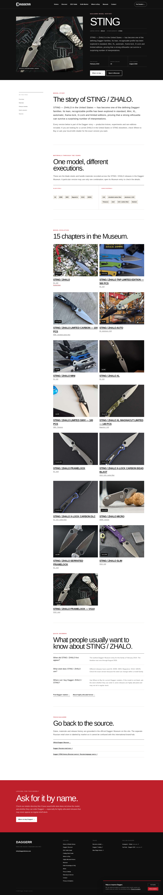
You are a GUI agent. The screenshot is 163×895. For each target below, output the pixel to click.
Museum (105, 4)
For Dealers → (140, 4)
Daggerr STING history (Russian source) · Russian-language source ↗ (75, 754)
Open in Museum (114, 73)
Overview (21, 99)
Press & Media (67, 871)
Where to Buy (95, 4)
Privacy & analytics (135, 889)
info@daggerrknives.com (23, 851)
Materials (21, 102)
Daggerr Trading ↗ (98, 847)
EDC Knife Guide (67, 850)
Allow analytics (153, 888)
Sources (21, 113)
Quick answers (23, 110)
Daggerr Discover (68, 847)
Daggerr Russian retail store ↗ (63, 748)
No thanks (153, 884)
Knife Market (84, 4)
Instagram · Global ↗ (130, 844)
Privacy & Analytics (68, 881)
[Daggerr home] (26, 4)
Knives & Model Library (69, 844)
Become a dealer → (98, 844)
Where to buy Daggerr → (26, 819)
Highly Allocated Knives (69, 859)
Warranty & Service (68, 874)
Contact (113, 4)
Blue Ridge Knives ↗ (98, 850)
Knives (56, 4)
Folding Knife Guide (68, 853)
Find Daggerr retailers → (61, 695)
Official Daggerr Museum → (62, 742)
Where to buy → (97, 73)
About (64, 868)
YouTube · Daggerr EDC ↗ (132, 847)
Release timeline (23, 106)
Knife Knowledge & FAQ (69, 865)
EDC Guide (73, 4)
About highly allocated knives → (84, 695)
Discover (64, 4)
